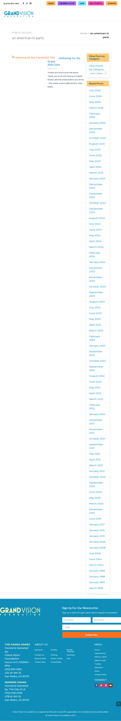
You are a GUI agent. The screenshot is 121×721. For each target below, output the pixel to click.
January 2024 (97, 262)
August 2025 (97, 143)
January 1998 (97, 576)
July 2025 (94, 149)
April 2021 (95, 459)
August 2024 (97, 218)
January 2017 (97, 524)
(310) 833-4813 (12, 3)
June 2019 (95, 518)
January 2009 (97, 541)
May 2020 (95, 497)
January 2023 (97, 345)
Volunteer (71, 655)
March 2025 (96, 172)
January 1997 (97, 582)
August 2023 (97, 301)
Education (99, 668)
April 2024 (95, 241)
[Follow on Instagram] (106, 685)
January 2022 (97, 414)
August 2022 (97, 376)
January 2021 (97, 471)
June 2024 (95, 229)
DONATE (112, 3)
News (97, 671)
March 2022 (96, 399)
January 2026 (97, 123)
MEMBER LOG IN (66, 3)
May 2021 (94, 453)
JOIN (82, 3)
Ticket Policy (40, 662)
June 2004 (95, 559)
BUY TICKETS (96, 3)
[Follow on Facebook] (96, 685)
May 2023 (95, 319)
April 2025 (95, 167)
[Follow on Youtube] (110, 685)
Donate (54, 650)
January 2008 (97, 547)
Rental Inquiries (70, 651)
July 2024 (95, 223)
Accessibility (56, 662)
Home (83, 33)
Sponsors (39, 650)
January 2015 (97, 530)
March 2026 (96, 107)
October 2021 (97, 438)
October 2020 (97, 477)
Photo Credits (57, 659)
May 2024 (95, 235)
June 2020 (95, 492)
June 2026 (95, 96)
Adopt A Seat (100, 660)
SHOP (51, 3)
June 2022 (95, 381)
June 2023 (95, 313)
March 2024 (96, 247)
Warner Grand (100, 657)
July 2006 (95, 553)
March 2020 (96, 503)
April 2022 (95, 393)
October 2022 (97, 360)
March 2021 (96, 465)
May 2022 (95, 387)
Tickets (98, 664)
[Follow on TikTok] (101, 685)
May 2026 (95, 102)
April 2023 (95, 324)
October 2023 (97, 286)
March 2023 (96, 330)
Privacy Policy (100, 675)
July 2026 (94, 90)
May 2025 (95, 161)
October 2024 (97, 203)
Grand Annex (100, 653)
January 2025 (97, 178)
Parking (54, 655)
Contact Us (39, 655)
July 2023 (94, 307)
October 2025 (97, 138)
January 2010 (97, 536)
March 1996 (96, 588)
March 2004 (96, 565)
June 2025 (95, 155)
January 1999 (97, 570)
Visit (68, 659)
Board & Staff (40, 659)
